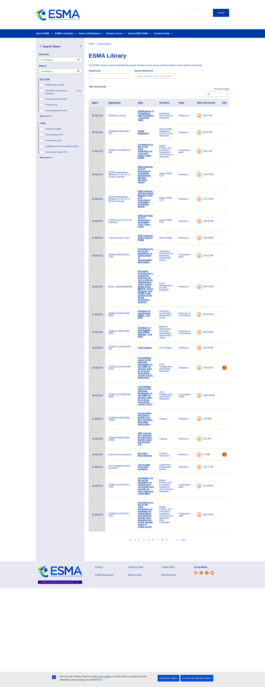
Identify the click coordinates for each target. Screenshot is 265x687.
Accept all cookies (168, 678)
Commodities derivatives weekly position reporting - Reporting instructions (145, 418)
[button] (224, 367)
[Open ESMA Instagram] (201, 572)
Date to (42, 66)
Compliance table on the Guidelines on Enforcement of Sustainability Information (145, 255)
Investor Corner (114, 33)
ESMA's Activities (64, 33)
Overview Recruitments (145, 454)
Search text (94, 71)
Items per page (222, 89)
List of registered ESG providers (144, 467)
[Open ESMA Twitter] (195, 572)
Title (140, 102)
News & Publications (89, 33)
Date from (44, 54)
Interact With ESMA (138, 33)
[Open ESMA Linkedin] (206, 572)
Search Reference (143, 71)
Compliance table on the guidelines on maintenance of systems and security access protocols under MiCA (146, 486)
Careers (99, 567)
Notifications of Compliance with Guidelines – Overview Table (146, 115)
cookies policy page (100, 676)
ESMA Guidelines (143, 132)
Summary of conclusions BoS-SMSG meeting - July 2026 (145, 332)
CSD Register (145, 348)
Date (96, 102)
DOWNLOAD (199, 116)
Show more (45, 116)
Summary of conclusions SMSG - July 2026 (144, 314)
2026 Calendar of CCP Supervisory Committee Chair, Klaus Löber (145, 221)
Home (92, 44)
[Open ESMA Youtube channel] (212, 572)
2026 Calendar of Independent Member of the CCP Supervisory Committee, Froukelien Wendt (146, 199)
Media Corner (135, 575)
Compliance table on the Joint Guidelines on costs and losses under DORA (145, 151)
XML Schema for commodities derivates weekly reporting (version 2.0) (145, 438)
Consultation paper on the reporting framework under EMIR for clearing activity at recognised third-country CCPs (145, 395)
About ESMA (42, 33)
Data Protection (168, 575)
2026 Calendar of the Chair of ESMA (145, 237)
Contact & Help (161, 33)
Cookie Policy (168, 567)
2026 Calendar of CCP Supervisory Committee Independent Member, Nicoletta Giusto (145, 174)
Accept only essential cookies (196, 678)
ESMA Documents (104, 575)
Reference (114, 102)
